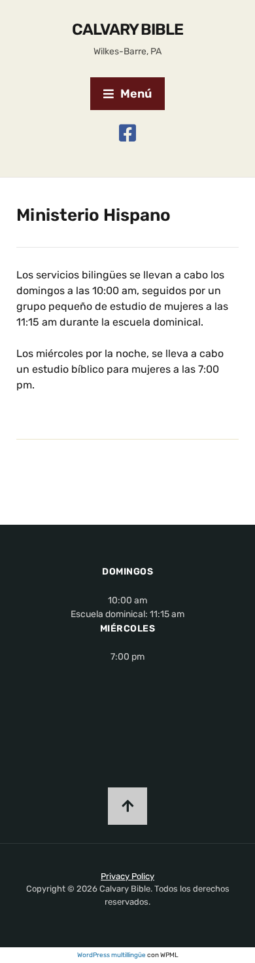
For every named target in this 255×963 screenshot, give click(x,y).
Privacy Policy (127, 876)
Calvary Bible (127, 29)
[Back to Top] (127, 806)
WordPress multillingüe (111, 955)
